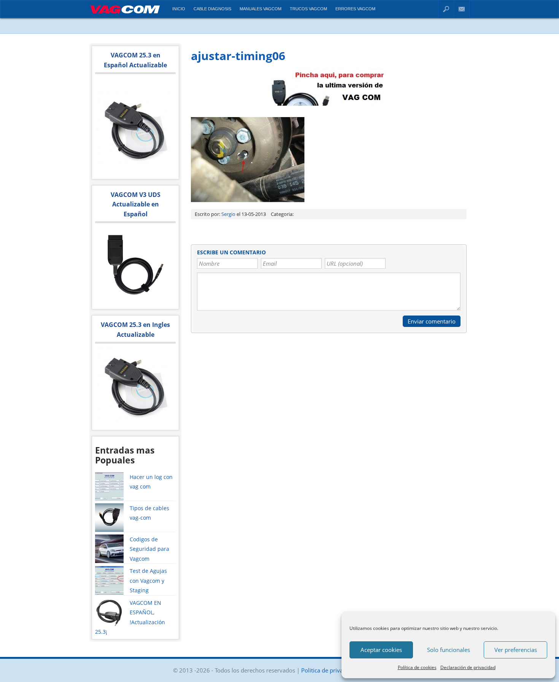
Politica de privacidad (329, 670)
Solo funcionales (448, 649)
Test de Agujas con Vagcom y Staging (148, 580)
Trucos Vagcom (308, 8)
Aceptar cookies (381, 649)
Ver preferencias (515, 649)
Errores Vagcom (355, 8)
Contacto (462, 9)
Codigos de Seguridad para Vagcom (149, 549)
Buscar (446, 9)
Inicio (178, 8)
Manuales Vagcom (260, 8)
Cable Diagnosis (212, 8)
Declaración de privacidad (467, 667)
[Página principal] (124, 14)
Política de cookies (417, 667)
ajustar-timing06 (238, 55)
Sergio (228, 214)
